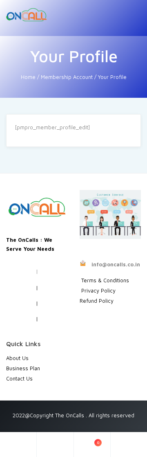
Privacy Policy (98, 290)
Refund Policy (97, 300)
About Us (17, 358)
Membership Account (67, 77)
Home (28, 77)
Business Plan (23, 368)
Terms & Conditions (105, 280)
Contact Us (19, 378)
